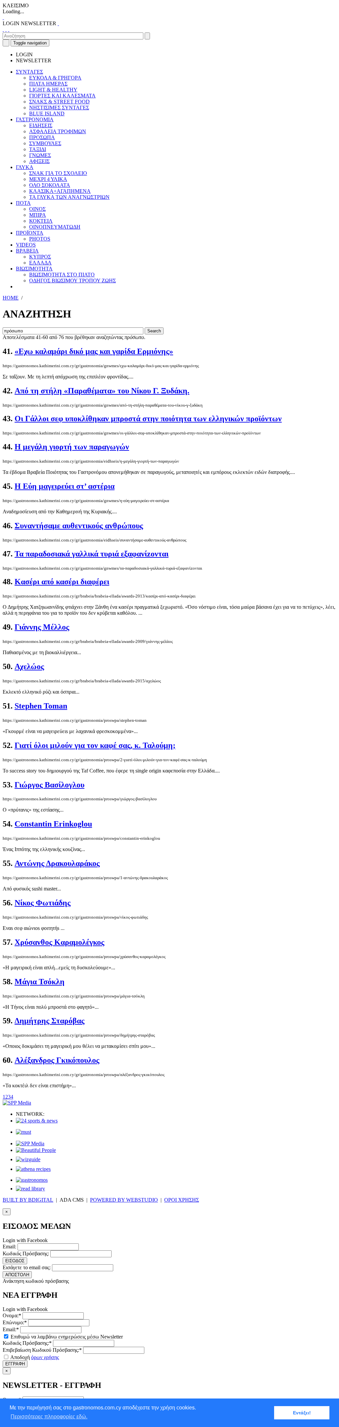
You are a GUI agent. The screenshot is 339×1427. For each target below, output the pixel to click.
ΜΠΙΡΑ (37, 215)
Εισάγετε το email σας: (27, 1267)
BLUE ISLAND (47, 113)
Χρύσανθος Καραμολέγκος (59, 942)
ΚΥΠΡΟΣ (40, 256)
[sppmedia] (17, 1103)
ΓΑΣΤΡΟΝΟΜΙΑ (35, 119)
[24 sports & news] (37, 1120)
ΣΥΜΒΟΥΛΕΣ (45, 143)
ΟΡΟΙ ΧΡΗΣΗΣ (181, 1200)
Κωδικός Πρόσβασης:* (27, 1343)
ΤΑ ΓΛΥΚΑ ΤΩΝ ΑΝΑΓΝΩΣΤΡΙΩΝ (69, 197)
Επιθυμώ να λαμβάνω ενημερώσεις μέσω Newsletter (66, 1337)
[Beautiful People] (36, 1150)
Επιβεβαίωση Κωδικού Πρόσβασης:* (42, 1350)
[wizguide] (28, 1159)
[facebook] (3, 29)
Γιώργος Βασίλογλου (49, 784)
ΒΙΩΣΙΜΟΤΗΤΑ (34, 268)
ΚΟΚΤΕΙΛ (41, 221)
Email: (9, 1246)
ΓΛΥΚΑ (24, 167)
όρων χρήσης (45, 1357)
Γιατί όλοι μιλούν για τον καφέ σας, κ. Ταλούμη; (95, 745)
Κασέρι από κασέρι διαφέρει (62, 581)
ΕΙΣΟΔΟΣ (14, 1260)
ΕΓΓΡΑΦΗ (15, 1363)
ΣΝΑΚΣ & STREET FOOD (59, 101)
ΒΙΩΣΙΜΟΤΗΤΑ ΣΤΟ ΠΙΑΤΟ (62, 274)
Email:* (11, 1329)
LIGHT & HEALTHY (53, 89)
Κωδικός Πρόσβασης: (26, 1253)
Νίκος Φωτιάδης (43, 902)
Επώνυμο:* (15, 1322)
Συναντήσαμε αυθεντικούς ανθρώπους (79, 525)
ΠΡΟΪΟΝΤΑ (29, 233)
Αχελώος (29, 666)
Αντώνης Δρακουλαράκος (57, 863)
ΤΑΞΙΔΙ (37, 149)
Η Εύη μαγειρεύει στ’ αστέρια (65, 486)
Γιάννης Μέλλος (42, 627)
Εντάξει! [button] (302, 1412)
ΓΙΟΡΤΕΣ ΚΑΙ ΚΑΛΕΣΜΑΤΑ (62, 95)
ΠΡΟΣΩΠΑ (42, 137)
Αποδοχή (34, 1357)
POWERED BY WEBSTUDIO (124, 1200)
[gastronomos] (32, 1180)
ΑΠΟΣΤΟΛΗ (17, 1274)
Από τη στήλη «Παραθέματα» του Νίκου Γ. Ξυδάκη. (102, 390)
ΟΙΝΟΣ (37, 209)
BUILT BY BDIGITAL (28, 1200)
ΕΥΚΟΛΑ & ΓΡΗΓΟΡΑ (55, 78)
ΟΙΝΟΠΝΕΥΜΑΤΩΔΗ (54, 227)
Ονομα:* (12, 1315)
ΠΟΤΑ (23, 203)
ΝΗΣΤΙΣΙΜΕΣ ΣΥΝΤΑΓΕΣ (59, 107)
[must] (23, 1132)
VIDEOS (26, 245)
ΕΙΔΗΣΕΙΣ (40, 125)
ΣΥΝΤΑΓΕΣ (29, 72)
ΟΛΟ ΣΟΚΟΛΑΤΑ (49, 185)
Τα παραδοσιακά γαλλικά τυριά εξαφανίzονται (92, 553)
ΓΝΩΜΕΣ (40, 155)
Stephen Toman (41, 706)
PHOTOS (39, 239)
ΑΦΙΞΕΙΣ (39, 161)
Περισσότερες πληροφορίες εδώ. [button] (49, 1416)
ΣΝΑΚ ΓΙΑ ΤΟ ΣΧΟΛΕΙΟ (58, 173)
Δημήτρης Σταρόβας (49, 1020)
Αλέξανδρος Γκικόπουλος (57, 1060)
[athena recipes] (33, 1169)
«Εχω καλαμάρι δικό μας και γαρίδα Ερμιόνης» (94, 351)
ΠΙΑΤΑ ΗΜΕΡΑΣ (48, 83)
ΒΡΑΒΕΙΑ (27, 251)
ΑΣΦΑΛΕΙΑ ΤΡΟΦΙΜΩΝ (57, 131)
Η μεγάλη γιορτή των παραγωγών (72, 446)
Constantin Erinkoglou (53, 824)
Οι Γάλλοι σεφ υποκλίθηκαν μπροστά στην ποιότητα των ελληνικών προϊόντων (148, 418)
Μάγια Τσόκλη (40, 981)
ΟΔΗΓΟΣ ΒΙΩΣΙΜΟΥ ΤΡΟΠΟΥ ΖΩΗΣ (72, 280)
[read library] (30, 1188)
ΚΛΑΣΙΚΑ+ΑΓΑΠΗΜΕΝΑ (60, 191)
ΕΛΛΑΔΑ (40, 262)
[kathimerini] (30, 1143)
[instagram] (6, 29)
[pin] (8, 29)
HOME (11, 298)
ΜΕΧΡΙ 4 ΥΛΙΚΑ (48, 179)
